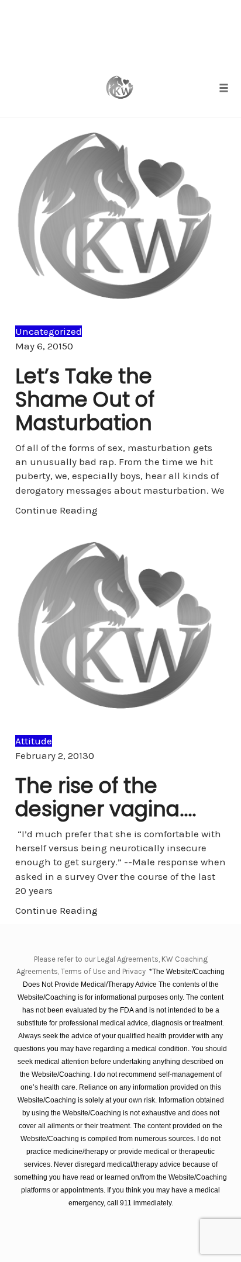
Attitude (33, 741)
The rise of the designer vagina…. (106, 797)
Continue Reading (56, 510)
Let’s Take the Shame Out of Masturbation (84, 399)
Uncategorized (48, 331)
